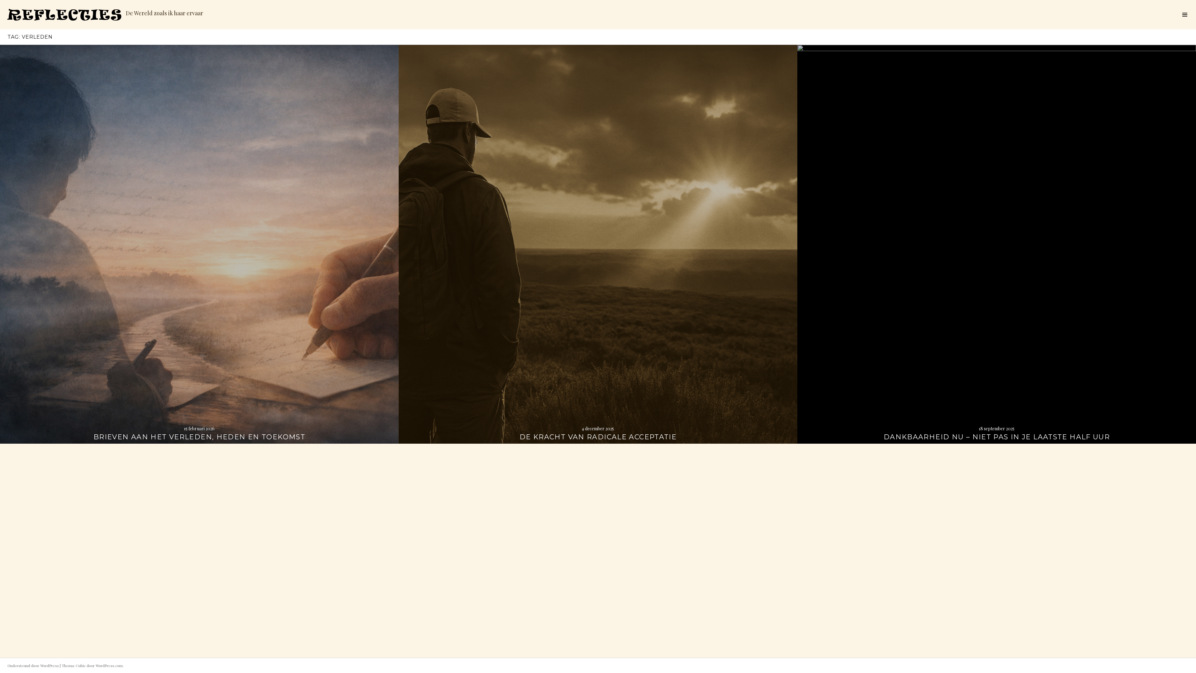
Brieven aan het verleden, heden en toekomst (199, 437)
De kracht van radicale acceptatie (598, 437)
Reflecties (64, 14)
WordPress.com (109, 665)
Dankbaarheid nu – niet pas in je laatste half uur (997, 437)
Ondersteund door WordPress (33, 665)
